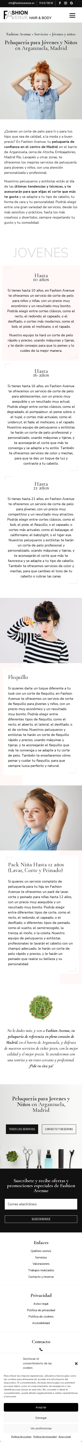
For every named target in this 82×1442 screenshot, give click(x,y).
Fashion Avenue (18, 34)
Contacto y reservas (59, 1129)
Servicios (41, 34)
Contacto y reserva (41, 1277)
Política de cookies (21, 1436)
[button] (76, 1364)
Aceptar (41, 1407)
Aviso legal (65, 1436)
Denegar (41, 1418)
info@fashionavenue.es (22, 3)
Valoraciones (41, 1264)
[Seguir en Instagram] (66, 4)
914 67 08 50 (46, 3)
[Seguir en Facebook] (60, 4)
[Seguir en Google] (71, 4)
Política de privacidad (45, 1436)
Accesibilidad (41, 1323)
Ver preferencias (41, 1428)
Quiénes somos (41, 1251)
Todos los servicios (22, 1129)
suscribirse (41, 1219)
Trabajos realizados (41, 1270)
